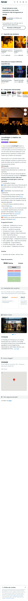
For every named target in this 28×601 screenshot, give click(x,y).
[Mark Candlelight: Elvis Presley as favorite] (24, 38)
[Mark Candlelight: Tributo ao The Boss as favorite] (11, 38)
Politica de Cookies (10, 598)
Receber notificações (14, 27)
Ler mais (16, 348)
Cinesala (4, 362)
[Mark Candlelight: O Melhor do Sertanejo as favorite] (25, 113)
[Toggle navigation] (26, 2)
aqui (21, 196)
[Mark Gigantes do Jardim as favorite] (24, 67)
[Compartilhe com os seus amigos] (25, 110)
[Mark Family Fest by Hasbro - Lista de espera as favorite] (11, 67)
